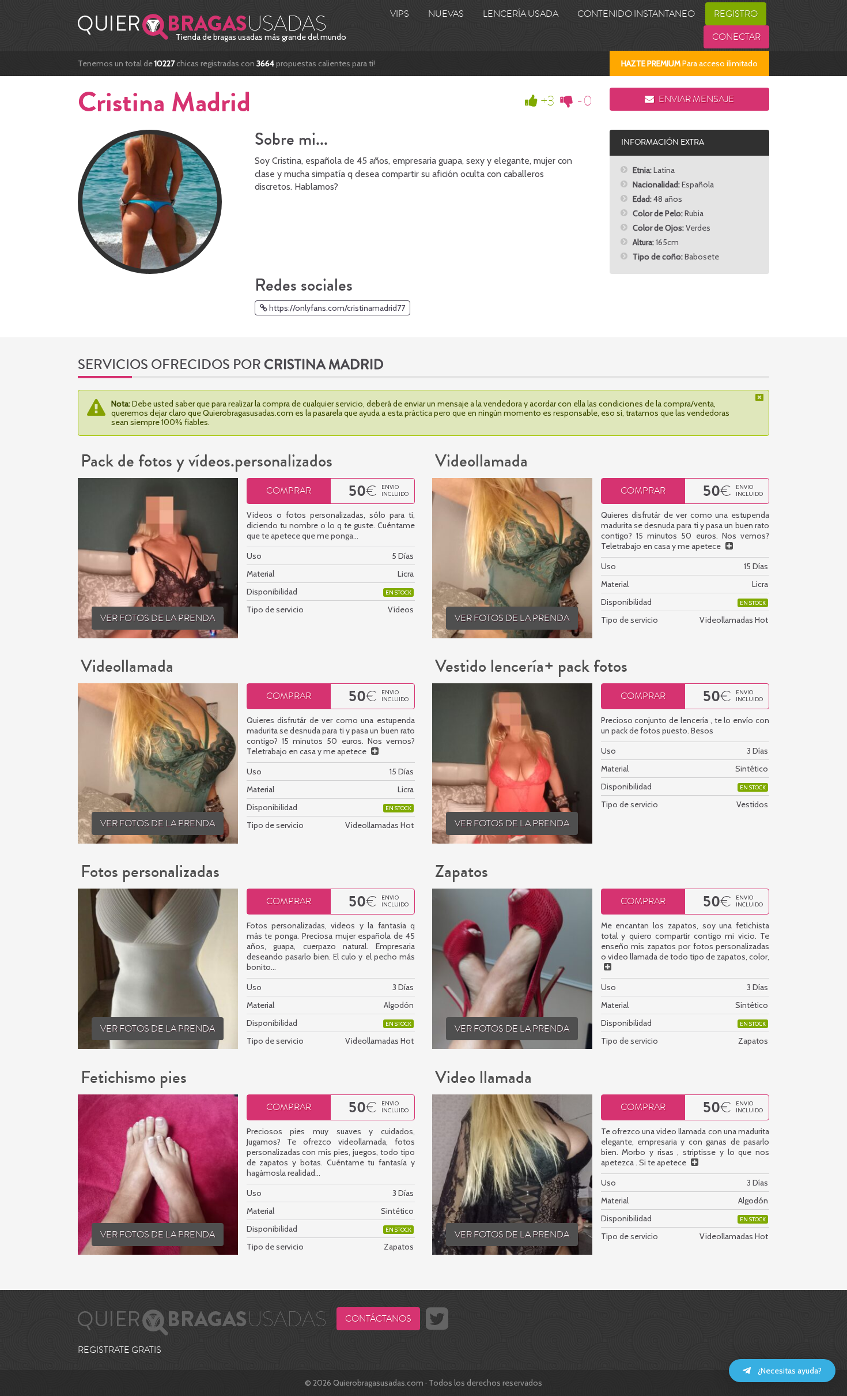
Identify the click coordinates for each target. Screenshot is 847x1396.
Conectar (736, 37)
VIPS (399, 13)
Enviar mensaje (695, 99)
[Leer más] (729, 546)
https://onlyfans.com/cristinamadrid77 (336, 308)
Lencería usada (520, 13)
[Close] (760, 397)
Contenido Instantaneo (636, 13)
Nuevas (446, 13)
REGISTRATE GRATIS (119, 1350)
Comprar (288, 490)
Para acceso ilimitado (689, 63)
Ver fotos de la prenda (157, 618)
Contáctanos (378, 1318)
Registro (736, 13)
